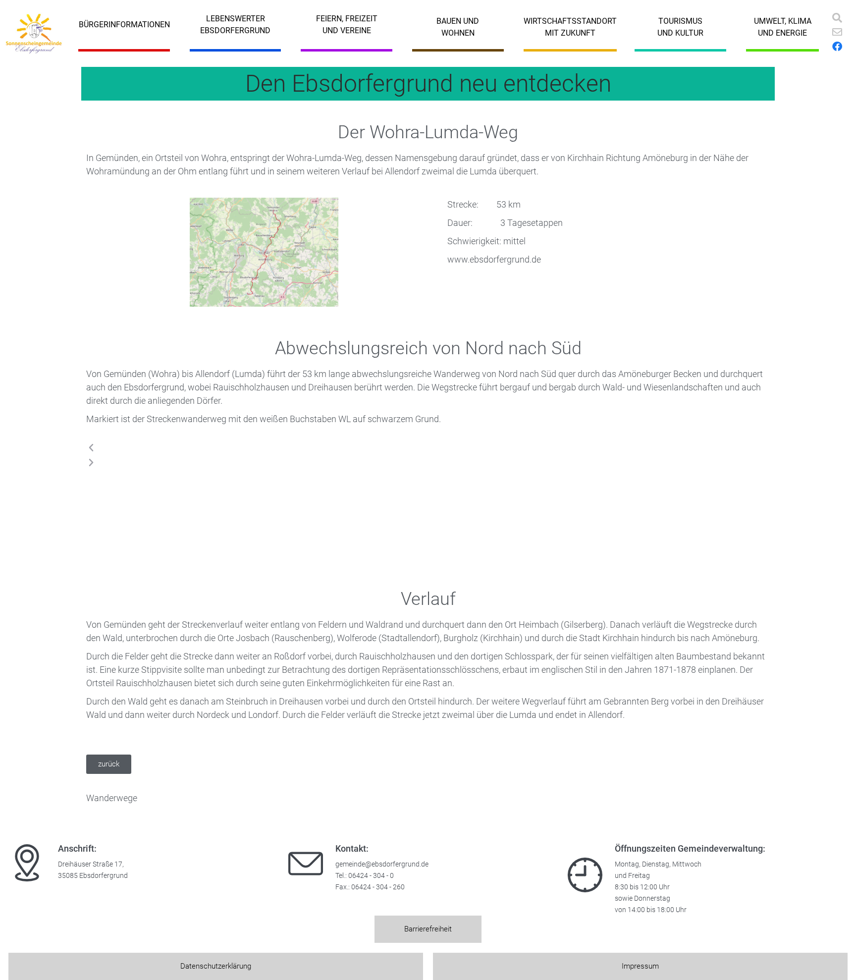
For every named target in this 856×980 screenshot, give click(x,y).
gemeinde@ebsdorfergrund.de (381, 864)
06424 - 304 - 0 (371, 875)
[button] (339, 447)
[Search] (837, 18)
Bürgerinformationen (124, 24)
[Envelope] (837, 32)
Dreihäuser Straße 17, (91, 864)
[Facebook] (837, 47)
